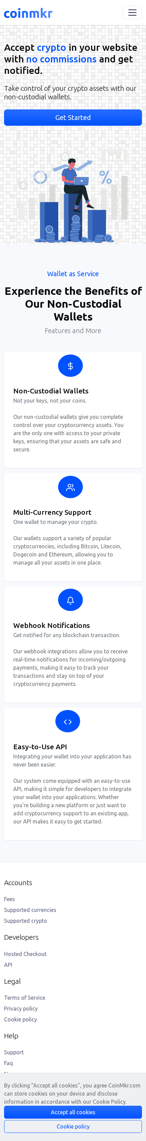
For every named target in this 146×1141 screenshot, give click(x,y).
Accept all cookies (73, 1112)
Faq (8, 1063)
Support (14, 1052)
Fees (9, 899)
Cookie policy (20, 1019)
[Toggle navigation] (132, 12)
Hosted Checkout (25, 954)
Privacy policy (21, 1008)
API (8, 965)
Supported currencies (30, 910)
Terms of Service (24, 998)
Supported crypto (25, 921)
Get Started (73, 117)
